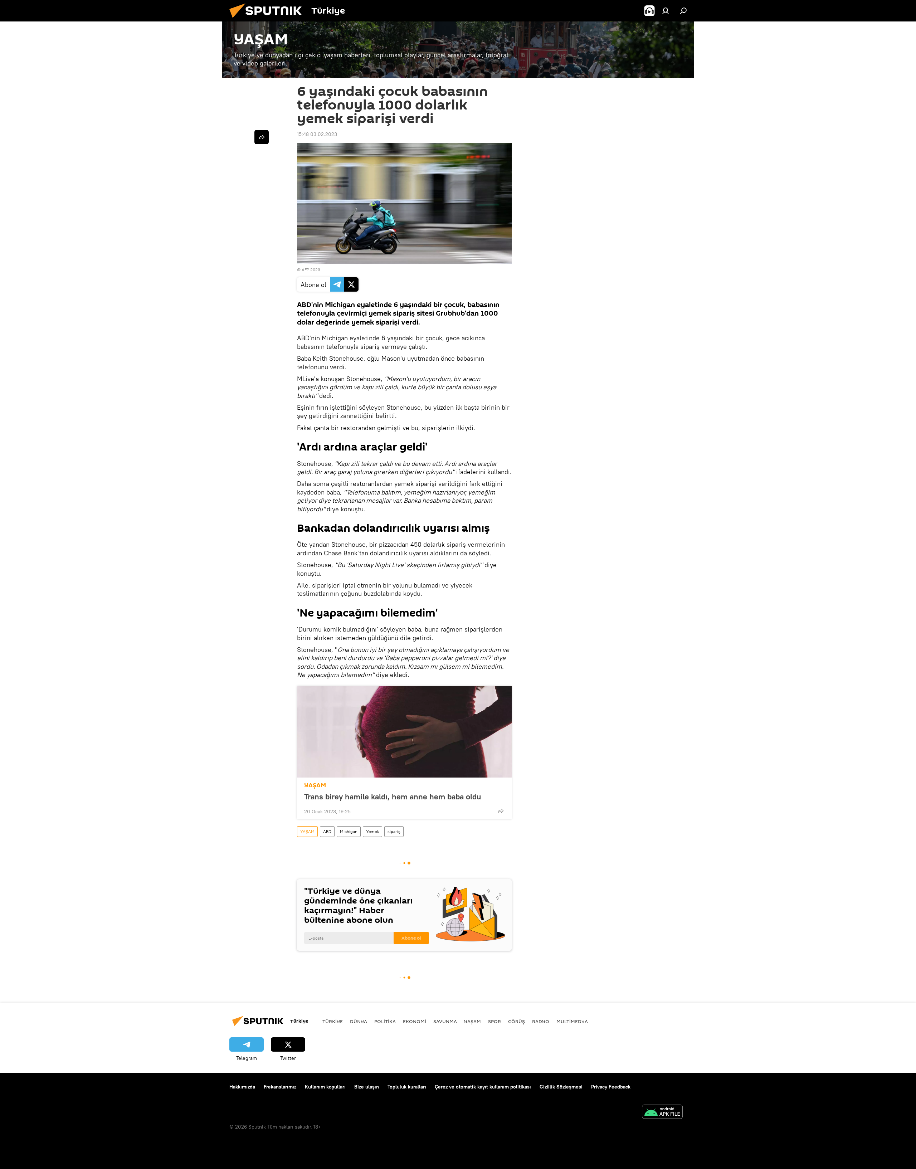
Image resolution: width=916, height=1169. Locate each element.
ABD (327, 831)
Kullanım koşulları (325, 1086)
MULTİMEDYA (572, 1021)
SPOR (494, 1021)
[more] (500, 811)
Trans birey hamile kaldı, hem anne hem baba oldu (392, 796)
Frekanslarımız (280, 1086)
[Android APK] (662, 1113)
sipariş (394, 831)
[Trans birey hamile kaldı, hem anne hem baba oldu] (404, 732)
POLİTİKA (385, 1021)
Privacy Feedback (610, 1086)
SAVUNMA (445, 1021)
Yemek (372, 831)
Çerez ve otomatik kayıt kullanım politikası (483, 1086)
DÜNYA (358, 1021)
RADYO (540, 1021)
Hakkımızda (242, 1086)
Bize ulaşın (366, 1086)
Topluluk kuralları (407, 1086)
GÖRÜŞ (516, 1021)
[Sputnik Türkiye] (268, 19)
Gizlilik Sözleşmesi (561, 1086)
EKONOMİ (414, 1021)
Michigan (348, 831)
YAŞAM (315, 785)
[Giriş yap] (665, 11)
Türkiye (332, 1021)
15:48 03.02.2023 (317, 134)
